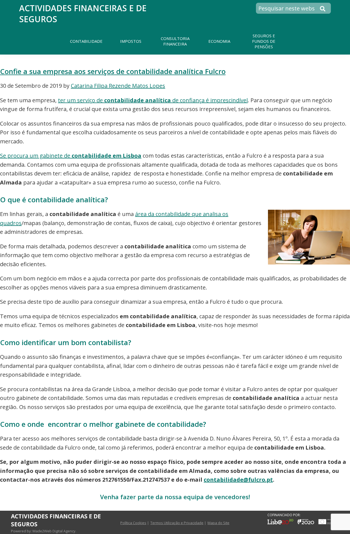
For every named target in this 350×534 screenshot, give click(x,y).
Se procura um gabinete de (70, 155)
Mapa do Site (218, 522)
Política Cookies (133, 522)
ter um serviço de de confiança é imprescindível (153, 100)
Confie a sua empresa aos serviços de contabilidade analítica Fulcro (113, 71)
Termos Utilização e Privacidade (176, 522)
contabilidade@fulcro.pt (238, 479)
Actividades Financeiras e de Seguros (83, 13)
